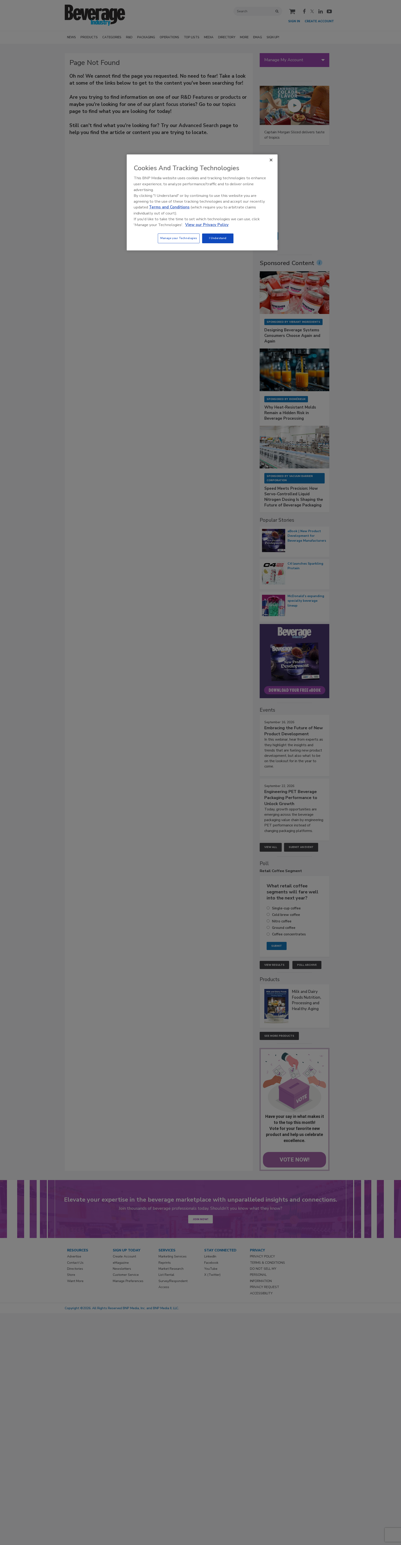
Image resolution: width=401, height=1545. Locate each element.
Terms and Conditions (169, 207)
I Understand (217, 238)
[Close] (271, 160)
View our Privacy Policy (207, 224)
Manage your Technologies (178, 238)
